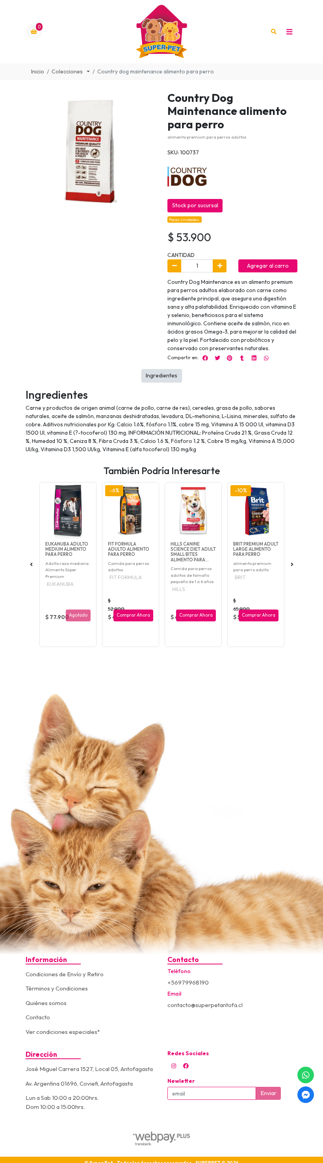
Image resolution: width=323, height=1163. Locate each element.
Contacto (38, 1017)
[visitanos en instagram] (173, 1065)
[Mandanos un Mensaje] (305, 1094)
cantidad (181, 255)
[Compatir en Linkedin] (254, 358)
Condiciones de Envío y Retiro (65, 974)
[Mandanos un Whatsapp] (305, 1075)
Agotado (78, 615)
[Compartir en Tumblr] (241, 358)
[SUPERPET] (161, 32)
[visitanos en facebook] (185, 1065)
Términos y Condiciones (57, 988)
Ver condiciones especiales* (63, 1031)
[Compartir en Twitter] (217, 358)
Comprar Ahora (133, 615)
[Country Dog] (187, 175)
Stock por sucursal (195, 205)
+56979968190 (188, 982)
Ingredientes (161, 375)
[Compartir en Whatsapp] (266, 358)
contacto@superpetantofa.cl (205, 1005)
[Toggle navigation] (289, 31)
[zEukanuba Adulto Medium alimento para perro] (68, 510)
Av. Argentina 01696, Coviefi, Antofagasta (79, 1083)
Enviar (269, 1093)
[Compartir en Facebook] (205, 358)
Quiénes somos (46, 1003)
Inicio (37, 71)
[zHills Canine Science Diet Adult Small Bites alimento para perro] (193, 510)
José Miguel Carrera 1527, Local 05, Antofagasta (89, 1069)
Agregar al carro (268, 265)
